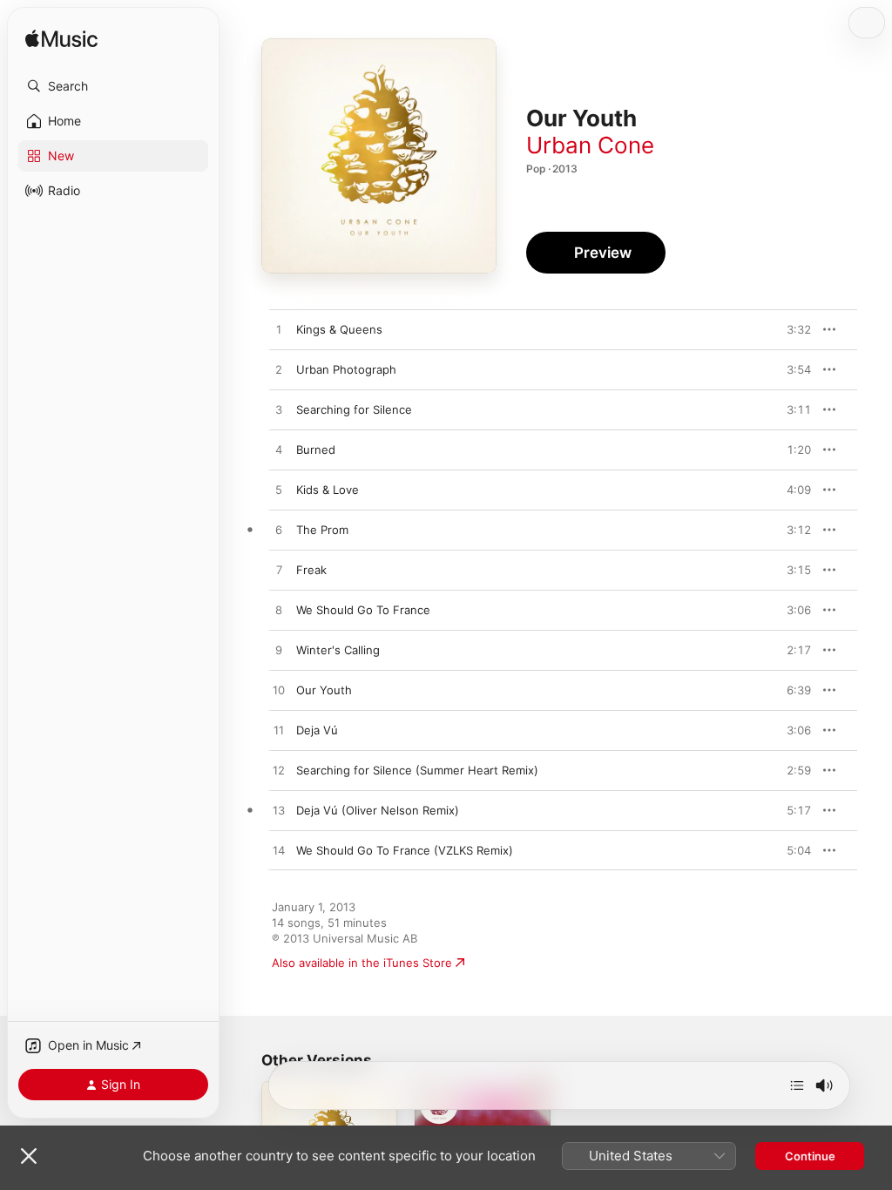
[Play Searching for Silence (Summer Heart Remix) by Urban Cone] (278, 771)
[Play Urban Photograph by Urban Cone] (278, 370)
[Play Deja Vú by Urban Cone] (278, 731)
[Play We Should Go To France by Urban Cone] (278, 611)
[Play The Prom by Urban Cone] (278, 530)
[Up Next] (797, 1085)
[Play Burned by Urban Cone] (278, 450)
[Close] (29, 1156)
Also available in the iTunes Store (362, 963)
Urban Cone (590, 145)
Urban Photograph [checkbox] (346, 369)
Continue (810, 1156)
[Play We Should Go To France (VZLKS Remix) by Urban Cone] (278, 851)
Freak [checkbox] (311, 570)
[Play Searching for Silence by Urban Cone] (278, 410)
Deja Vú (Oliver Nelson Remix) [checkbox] (377, 810)
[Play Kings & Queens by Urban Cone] (278, 330)
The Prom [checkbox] (322, 530)
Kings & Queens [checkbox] (339, 329)
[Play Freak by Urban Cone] (278, 570)
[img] (61, 40)
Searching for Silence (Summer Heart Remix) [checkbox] (417, 770)
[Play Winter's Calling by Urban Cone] (278, 651)
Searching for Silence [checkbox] (354, 409)
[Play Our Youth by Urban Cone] (278, 691)
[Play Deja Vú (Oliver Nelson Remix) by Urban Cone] (278, 811)
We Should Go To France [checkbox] (363, 610)
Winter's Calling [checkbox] (338, 650)
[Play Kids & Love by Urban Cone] (278, 490)
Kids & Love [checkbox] (327, 490)
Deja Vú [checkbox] (317, 730)
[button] (113, 86)
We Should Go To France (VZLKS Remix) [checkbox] (404, 850)
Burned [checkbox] (315, 449)
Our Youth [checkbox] (324, 690)
